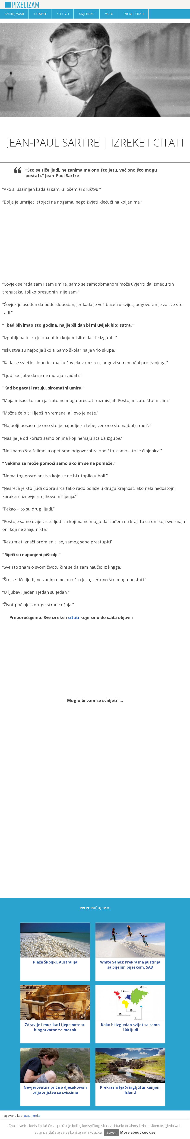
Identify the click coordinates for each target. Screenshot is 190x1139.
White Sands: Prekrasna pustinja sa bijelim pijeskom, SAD (130, 965)
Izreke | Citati (134, 14)
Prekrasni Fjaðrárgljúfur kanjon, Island (130, 1090)
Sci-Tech (63, 14)
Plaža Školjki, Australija (55, 962)
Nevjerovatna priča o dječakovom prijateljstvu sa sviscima (55, 1090)
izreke (36, 1115)
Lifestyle (40, 14)
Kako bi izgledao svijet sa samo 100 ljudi (130, 1027)
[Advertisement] (95, 243)
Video (109, 14)
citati (73, 617)
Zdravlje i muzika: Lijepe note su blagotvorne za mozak (55, 1027)
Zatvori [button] (112, 1132)
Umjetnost (87, 14)
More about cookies (137, 1132)
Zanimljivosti (14, 14)
